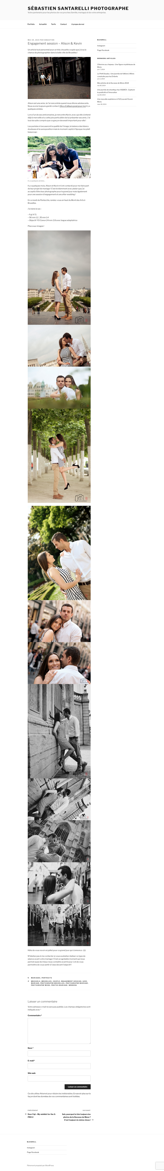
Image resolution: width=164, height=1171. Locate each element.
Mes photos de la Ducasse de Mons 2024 (113, 83)
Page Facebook (103, 50)
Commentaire (35, 1015)
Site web (32, 1073)
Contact (63, 24)
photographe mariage (77, 983)
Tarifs (53, 24)
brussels (35, 981)
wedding (73, 985)
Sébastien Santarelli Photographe (78, 8)
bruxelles (47, 981)
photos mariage (59, 985)
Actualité (43, 24)
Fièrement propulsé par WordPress (40, 1165)
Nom (30, 1048)
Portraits (47, 978)
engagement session (71, 981)
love (85, 981)
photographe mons (40, 985)
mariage (35, 983)
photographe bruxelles (52, 983)
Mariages (36, 978)
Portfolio (31, 24)
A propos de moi (77, 24)
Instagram (101, 46)
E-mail (31, 1061)
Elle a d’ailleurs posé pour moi (73, 106)
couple (56, 981)
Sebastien (49, 40)
